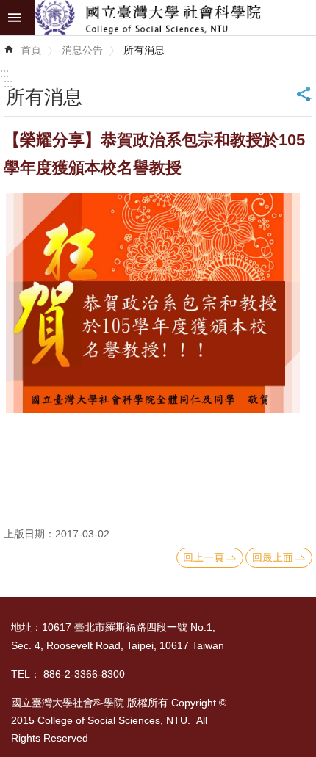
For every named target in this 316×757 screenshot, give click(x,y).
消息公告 (82, 50)
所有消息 (144, 50)
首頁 (31, 50)
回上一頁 (203, 557)
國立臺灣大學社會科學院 (175, 17)
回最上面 (272, 557)
